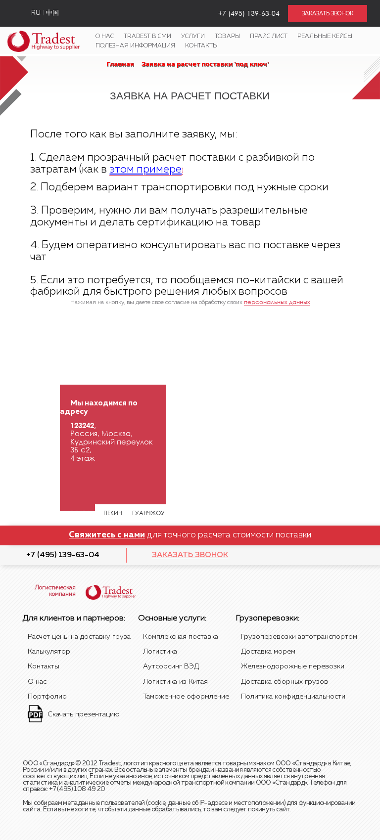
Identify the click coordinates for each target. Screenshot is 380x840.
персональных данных (277, 302)
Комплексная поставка (180, 636)
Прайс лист (268, 37)
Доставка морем (268, 651)
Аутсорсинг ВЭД (171, 666)
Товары (227, 37)
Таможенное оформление (186, 696)
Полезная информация (135, 46)
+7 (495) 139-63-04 (62, 555)
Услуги (193, 37)
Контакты (201, 46)
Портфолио (47, 696)
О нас (104, 37)
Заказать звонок (190, 555)
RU (36, 13)
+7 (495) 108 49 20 (77, 789)
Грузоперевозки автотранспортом (299, 636)
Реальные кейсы (324, 37)
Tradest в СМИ (147, 37)
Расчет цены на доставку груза (79, 636)
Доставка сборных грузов (284, 681)
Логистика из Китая (175, 681)
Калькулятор (49, 651)
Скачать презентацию (84, 714)
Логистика (160, 651)
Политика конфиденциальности (293, 696)
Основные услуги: (172, 618)
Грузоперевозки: (267, 618)
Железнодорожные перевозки (292, 666)
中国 (52, 13)
